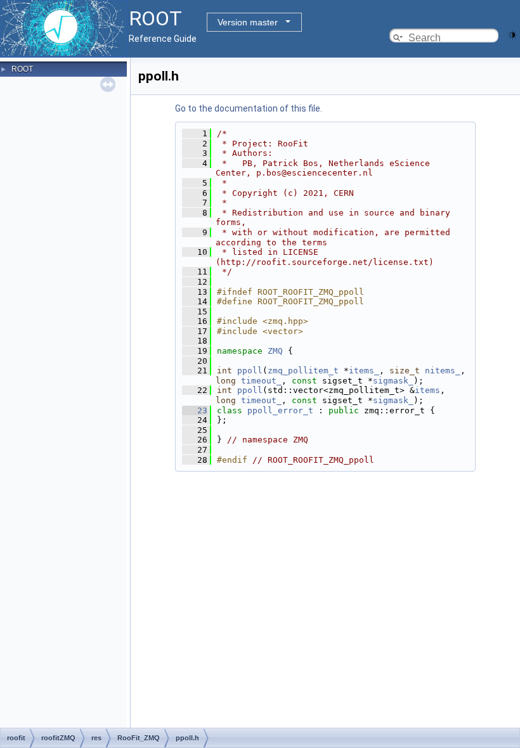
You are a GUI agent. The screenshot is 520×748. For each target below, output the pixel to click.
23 (194, 410)
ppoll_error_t (280, 410)
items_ (364, 370)
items (427, 390)
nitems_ (442, 370)
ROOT (22, 69)
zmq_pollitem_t (303, 370)
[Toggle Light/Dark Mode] (512, 34)
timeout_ (261, 380)
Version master (248, 22)
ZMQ (275, 351)
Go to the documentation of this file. (248, 108)
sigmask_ (393, 380)
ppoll (250, 370)
